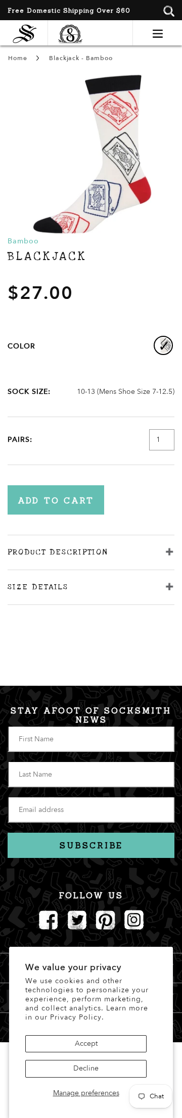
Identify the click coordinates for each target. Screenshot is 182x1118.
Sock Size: (29, 391)
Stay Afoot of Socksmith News (91, 715)
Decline (86, 1068)
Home (17, 58)
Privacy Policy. (77, 1017)
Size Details (38, 587)
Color (21, 346)
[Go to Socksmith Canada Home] (27, 32)
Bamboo (23, 241)
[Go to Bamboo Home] (65, 32)
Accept (86, 1043)
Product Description (58, 552)
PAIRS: (20, 439)
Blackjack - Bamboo (80, 58)
